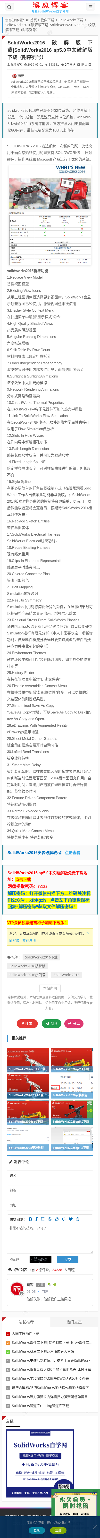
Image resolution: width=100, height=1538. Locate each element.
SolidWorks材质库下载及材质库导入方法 (43, 1351)
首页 (33, 20)
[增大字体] (90, 64)
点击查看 (73, 852)
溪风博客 (16, 64)
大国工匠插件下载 (25, 1333)
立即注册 (29, 940)
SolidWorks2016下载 (41, 957)
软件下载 (47, 20)
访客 (30, 1284)
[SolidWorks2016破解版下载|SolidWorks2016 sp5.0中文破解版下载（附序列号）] (50, 186)
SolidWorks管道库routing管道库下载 (40, 1405)
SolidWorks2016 (66, 974)
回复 (45, 1291)
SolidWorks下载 (70, 20)
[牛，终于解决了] (64, 1219)
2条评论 (70, 64)
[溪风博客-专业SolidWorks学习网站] (50, 7)
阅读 (54, 1023)
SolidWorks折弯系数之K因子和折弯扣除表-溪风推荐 (51, 1369)
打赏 (29, 1023)
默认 (84, 64)
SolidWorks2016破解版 (27, 966)
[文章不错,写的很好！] (57, 1219)
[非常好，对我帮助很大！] (70, 1219)
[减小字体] (78, 64)
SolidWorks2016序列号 (27, 974)
